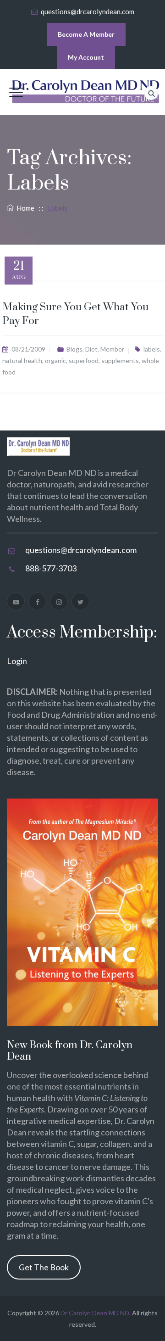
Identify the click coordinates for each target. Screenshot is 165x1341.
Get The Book (44, 1267)
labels (151, 349)
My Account (86, 57)
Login (17, 661)
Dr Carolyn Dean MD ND (94, 1313)
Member (112, 349)
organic (55, 360)
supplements (120, 360)
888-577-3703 (51, 568)
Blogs (74, 349)
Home (24, 208)
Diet (91, 349)
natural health (22, 360)
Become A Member (86, 34)
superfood (84, 360)
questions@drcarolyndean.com (87, 11)
